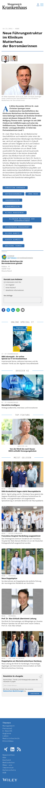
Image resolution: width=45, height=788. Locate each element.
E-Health (7, 731)
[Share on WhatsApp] (18, 310)
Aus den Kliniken (16, 658)
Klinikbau (8, 741)
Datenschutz (9, 770)
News (17, 29)
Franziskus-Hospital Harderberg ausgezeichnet (21, 536)
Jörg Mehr (33, 194)
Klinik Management (14, 213)
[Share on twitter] (8, 310)
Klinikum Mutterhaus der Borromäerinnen (22, 220)
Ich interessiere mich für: (12, 282)
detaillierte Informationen (15, 290)
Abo (4, 757)
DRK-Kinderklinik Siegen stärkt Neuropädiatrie (21, 491)
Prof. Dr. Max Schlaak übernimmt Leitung (19, 618)
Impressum (8, 767)
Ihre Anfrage (8, 296)
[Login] (38, 4)
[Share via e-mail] (23, 310)
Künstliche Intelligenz (11, 405)
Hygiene (7, 733)
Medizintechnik (11, 738)
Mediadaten (9, 762)
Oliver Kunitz (12, 233)
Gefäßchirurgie (13, 194)
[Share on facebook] (3, 310)
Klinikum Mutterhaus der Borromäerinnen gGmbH (12, 262)
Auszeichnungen (15, 533)
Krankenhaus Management (17, 227)
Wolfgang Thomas (13, 246)
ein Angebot (10, 285)
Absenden (34, 694)
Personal (12, 489)
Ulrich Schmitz (13, 239)
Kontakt (7, 760)
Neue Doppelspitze (9, 578)
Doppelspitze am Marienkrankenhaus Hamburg (21, 661)
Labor (6, 736)
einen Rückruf (11, 288)
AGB (4, 773)
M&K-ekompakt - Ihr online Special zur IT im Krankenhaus (14, 357)
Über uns (7, 765)
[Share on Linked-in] (13, 310)
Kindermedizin (12, 206)
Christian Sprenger (15, 188)
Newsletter (9, 755)
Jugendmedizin (12, 200)
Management (9, 726)
